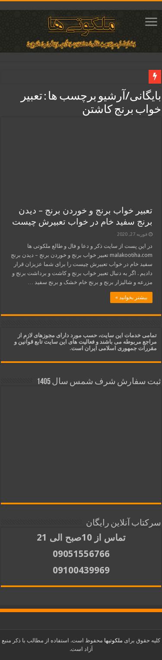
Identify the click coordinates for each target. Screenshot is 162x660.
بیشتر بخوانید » (131, 297)
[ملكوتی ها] (81, 29)
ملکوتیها (113, 640)
